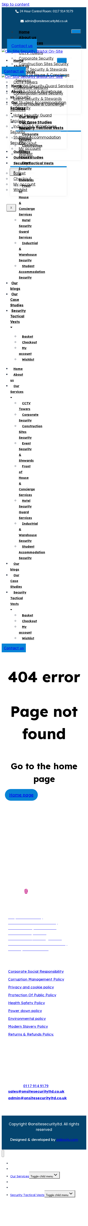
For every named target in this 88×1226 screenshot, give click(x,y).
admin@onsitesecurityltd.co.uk (46, 21)
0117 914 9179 (35, 1086)
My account (25, 351)
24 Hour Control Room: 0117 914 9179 (46, 11)
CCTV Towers (25, 125)
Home (24, 32)
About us (27, 37)
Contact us (22, 45)
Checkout (29, 342)
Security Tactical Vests (33, 163)
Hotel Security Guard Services (31, 118)
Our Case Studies (16, 299)
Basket (27, 336)
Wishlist (28, 359)
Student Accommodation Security (35, 140)
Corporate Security (28, 137)
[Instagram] (26, 891)
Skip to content (15, 4)
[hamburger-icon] (76, 31)
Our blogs (15, 286)
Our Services (17, 105)
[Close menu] (3, 1153)
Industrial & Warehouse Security (28, 251)
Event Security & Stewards (26, 171)
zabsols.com (67, 1139)
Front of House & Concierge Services (37, 107)
